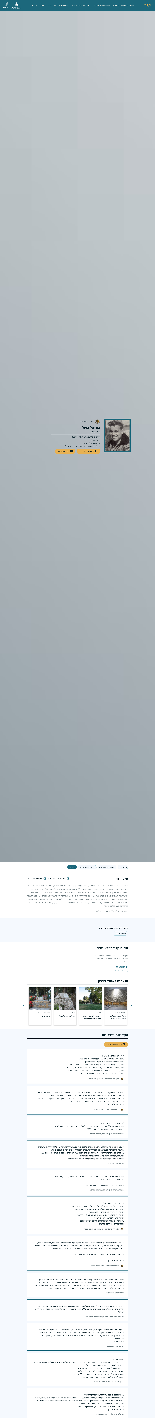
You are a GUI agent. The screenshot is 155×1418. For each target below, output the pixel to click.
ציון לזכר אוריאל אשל (67, 1016)
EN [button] (33, 5)
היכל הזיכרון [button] (52, 5)
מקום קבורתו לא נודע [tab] (107, 867)
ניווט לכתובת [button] (120, 970)
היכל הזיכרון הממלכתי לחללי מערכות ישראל (118, 1017)
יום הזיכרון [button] (64, 5)
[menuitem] (123, 5)
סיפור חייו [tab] (123, 867)
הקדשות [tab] (72, 867)
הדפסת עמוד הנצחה (35, 878)
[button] (65, 451)
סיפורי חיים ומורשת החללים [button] (124, 5)
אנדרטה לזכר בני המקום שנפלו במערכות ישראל (92, 1017)
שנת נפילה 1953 (120, 933)
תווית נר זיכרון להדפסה (57, 878)
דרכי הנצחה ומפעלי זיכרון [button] (82, 5)
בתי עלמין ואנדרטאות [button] (103, 5)
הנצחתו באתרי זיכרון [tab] (87, 867)
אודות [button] (42, 5)
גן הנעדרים (46, 1016)
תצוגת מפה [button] (120, 967)
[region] (77, 1006)
